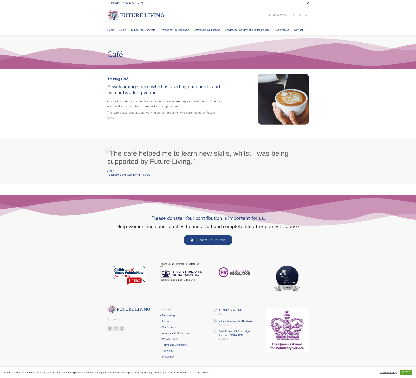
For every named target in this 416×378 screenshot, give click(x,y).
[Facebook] (109, 328)
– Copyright (166, 350)
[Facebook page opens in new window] (294, 15)
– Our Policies (168, 327)
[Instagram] (115, 328)
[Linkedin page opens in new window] (306, 15)
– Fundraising (167, 315)
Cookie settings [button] (388, 372)
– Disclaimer (167, 356)
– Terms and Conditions (173, 344)
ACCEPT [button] (406, 372)
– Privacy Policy (169, 339)
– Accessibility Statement (175, 333)
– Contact (165, 309)
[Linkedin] (121, 328)
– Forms (164, 321)
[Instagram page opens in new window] (300, 15)
